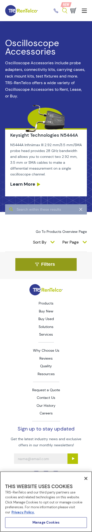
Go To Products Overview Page (61, 231)
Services (46, 334)
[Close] (85, 478)
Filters (48, 264)
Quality (46, 366)
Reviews (46, 358)
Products (46, 303)
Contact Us (46, 397)
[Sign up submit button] (72, 458)
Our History (46, 405)
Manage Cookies (46, 522)
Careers (46, 413)
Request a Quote (46, 390)
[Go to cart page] (73, 10)
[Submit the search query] (11, 209)
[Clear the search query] (80, 209)
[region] (46, 501)
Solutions (46, 326)
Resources (46, 374)
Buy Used (46, 318)
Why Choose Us (46, 350)
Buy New (46, 311)
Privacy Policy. (23, 512)
